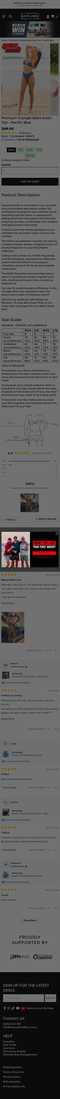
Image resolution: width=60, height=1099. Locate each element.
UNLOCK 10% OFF (44, 553)
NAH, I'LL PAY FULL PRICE (44, 557)
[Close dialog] (57, 533)
